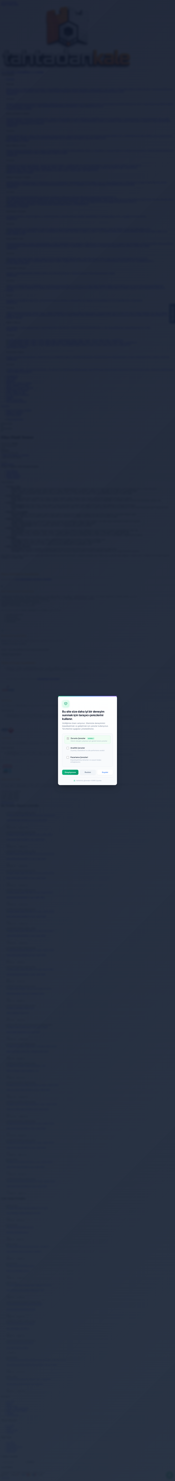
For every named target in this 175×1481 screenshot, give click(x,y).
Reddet (88, 772)
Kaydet (105, 772)
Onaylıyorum (70, 772)
